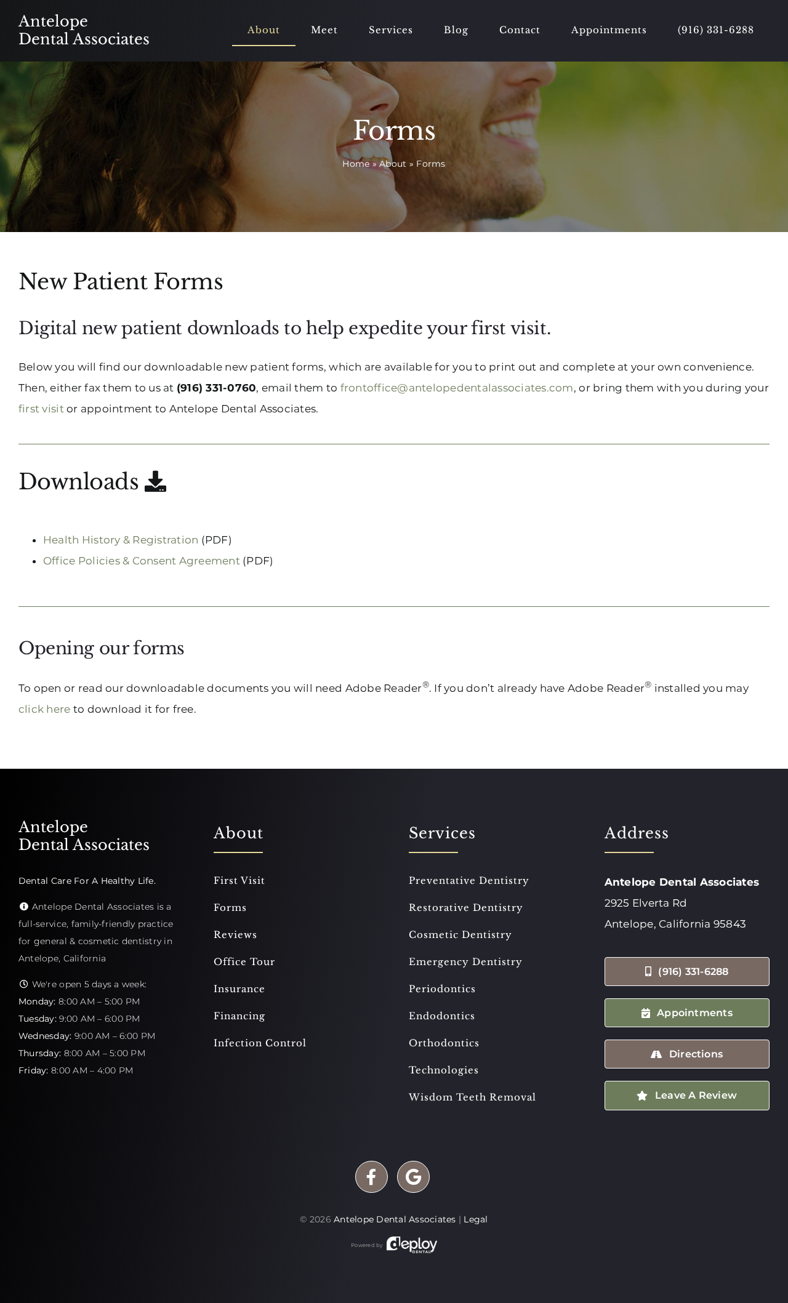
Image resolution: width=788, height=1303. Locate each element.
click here (44, 709)
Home (355, 163)
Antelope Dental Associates (395, 1219)
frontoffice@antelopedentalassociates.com (457, 388)
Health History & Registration (120, 540)
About (392, 163)
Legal (476, 1219)
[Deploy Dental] (412, 1245)
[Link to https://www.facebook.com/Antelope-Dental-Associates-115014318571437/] (371, 1177)
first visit (41, 409)
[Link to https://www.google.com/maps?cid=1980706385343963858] (413, 1177)
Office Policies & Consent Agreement (141, 561)
